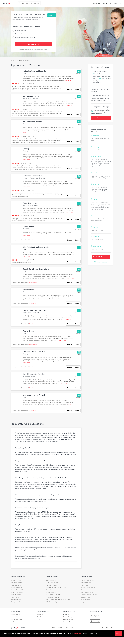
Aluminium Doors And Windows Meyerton (58, 599)
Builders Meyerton (51, 580)
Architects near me (86, 582)
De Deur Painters (16, 580)
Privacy (60, 627)
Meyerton (19, 60)
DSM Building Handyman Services (36, 247)
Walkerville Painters (16, 599)
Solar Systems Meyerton (53, 602)
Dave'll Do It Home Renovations (36, 269)
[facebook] (103, 627)
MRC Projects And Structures (34, 352)
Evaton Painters (15, 597)
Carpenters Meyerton (52, 590)
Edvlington (27, 149)
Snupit (13, 60)
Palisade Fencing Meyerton (54, 597)
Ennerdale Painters (16, 582)
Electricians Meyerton (52, 582)
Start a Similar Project (101, 257)
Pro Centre (14, 622)
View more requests (100, 262)
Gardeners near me (87, 597)
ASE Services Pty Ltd (31, 96)
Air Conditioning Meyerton (53, 594)
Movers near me (86, 585)
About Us (40, 614)
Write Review (32, 240)
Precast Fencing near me (88, 587)
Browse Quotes (15, 614)
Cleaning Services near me (89, 594)
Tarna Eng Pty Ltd (30, 203)
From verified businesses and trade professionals (33, 49)
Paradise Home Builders (32, 122)
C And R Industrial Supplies (34, 374)
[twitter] (107, 627)
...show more (68, 80)
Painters (27, 60)
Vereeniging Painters (17, 592)
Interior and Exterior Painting (25, 37)
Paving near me (85, 599)
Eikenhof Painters (16, 594)
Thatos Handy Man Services (34, 310)
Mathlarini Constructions (33, 176)
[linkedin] (111, 627)
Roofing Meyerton (51, 592)
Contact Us (66, 622)
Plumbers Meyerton (51, 585)
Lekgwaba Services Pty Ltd (34, 395)
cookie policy (78, 633)
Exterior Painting (21, 34)
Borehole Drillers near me (88, 590)
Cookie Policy (69, 627)
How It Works (67, 614)
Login (115, 3)
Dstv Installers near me (87, 592)
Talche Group (28, 331)
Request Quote (68, 619)
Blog (38, 619)
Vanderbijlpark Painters (18, 590)
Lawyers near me (86, 602)
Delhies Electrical (30, 290)
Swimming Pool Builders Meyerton (56, 587)
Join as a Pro (107, 3)
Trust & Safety (67, 617)
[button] (121, 3)
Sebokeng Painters (16, 587)
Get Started (101, 118)
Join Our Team (41, 617)
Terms (53, 627)
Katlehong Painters (16, 585)
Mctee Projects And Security (34, 71)
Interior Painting (20, 30)
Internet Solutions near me (88, 580)
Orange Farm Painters (17, 602)
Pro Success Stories (16, 619)
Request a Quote (73, 89)
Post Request (96, 3)
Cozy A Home (28, 227)
